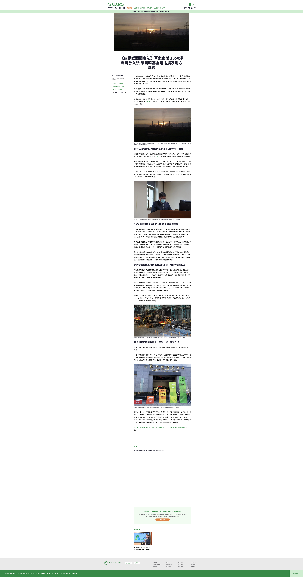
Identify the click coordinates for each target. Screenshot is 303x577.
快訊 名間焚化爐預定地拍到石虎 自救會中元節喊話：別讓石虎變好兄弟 (151, 11)
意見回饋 (193, 567)
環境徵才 (155, 562)
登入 (194, 4)
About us (193, 562)
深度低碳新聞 (116, 86)
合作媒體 (193, 564)
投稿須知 (155, 567)
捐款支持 (193, 8)
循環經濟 (149, 8)
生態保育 (136, 8)
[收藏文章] (113, 92)
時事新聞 (110, 8)
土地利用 (156, 8)
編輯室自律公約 (156, 564)
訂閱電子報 (187, 8)
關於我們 (180, 562)
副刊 (124, 8)
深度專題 (129, 8)
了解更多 (74, 573)
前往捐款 (162, 520)
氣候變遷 (142, 8)
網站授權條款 (169, 564)
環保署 (120, 89)
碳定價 (114, 83)
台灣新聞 (120, 76)
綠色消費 (162, 8)
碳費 (123, 86)
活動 (167, 562)
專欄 (120, 8)
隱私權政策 (168, 567)
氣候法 (114, 89)
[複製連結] (125, 92)
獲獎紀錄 (180, 567)
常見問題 (180, 564)
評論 (116, 8)
